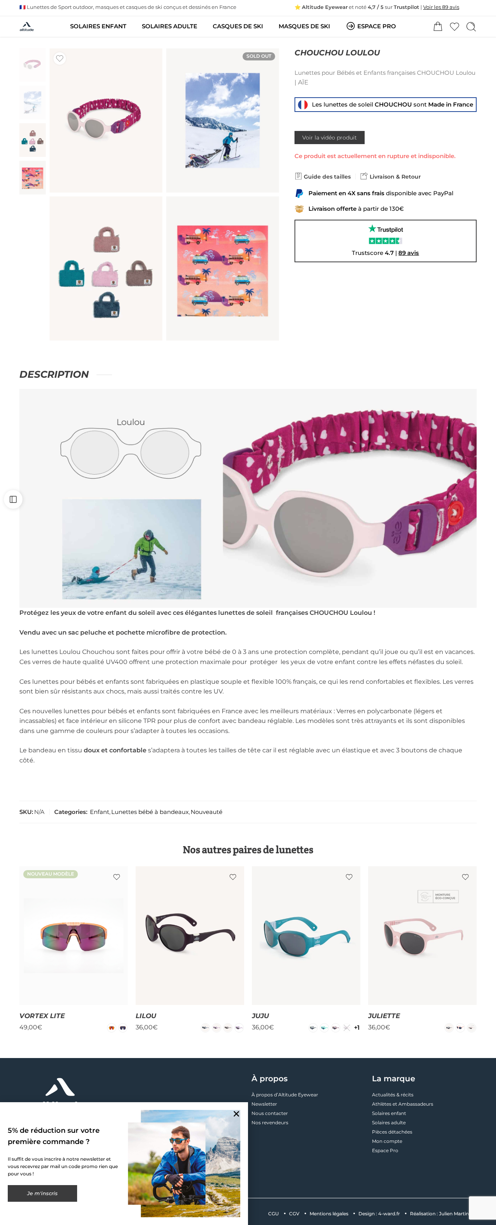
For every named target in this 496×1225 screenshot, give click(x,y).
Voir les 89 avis (441, 7)
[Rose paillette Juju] (346, 1027)
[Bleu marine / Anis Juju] (313, 1027)
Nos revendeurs (269, 1122)
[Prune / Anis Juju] (335, 1027)
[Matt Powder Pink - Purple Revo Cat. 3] (122, 1027)
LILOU (146, 1016)
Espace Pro (385, 1150)
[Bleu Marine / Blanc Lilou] (205, 1027)
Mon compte (387, 1141)
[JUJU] (306, 935)
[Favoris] (59, 58)
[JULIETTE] (422, 935)
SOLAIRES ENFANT (98, 26)
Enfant (99, 812)
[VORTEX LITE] (73, 935)
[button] (236, 1114)
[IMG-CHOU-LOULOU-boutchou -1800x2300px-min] (32, 64)
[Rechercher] (471, 26)
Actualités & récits (392, 1095)
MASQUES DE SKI (304, 26)
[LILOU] (190, 935)
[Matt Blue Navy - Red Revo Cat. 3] (111, 1027)
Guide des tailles (326, 176)
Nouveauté (206, 812)
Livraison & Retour (394, 176)
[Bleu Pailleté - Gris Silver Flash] (449, 1027)
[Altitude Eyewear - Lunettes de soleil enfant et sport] (26, 26)
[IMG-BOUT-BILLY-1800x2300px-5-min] (106, 268)
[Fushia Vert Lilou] (227, 1027)
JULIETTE (384, 1016)
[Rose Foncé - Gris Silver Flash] (460, 1027)
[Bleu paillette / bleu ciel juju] (324, 1027)
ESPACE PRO (376, 26)
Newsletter (264, 1104)
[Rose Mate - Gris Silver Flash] (471, 1027)
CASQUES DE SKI (238, 26)
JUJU (260, 1016)
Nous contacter (269, 1113)
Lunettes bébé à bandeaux (150, 812)
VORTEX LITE (42, 1016)
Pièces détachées (392, 1132)
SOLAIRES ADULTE (169, 26)
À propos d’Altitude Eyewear (284, 1095)
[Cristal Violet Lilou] (216, 1027)
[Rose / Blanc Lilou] (239, 1027)
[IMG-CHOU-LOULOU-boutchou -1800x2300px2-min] (222, 120)
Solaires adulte (389, 1122)
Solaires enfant (389, 1113)
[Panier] (437, 26)
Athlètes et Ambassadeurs (402, 1104)
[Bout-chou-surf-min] (222, 268)
